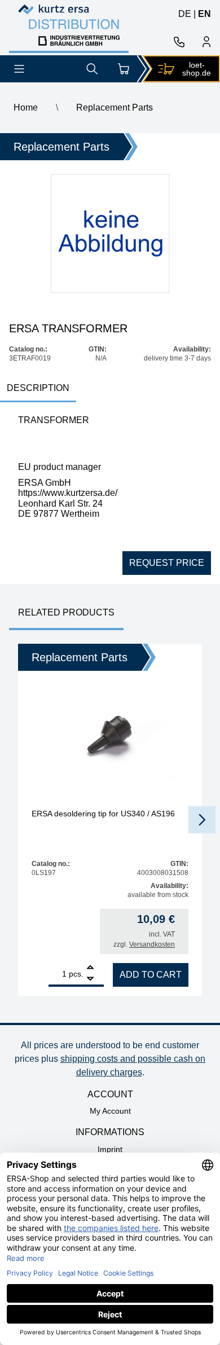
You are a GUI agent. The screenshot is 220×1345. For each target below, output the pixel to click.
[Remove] (90, 979)
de (184, 14)
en (204, 14)
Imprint (110, 1149)
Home (26, 107)
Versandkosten (152, 944)
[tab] (38, 389)
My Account (110, 1110)
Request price (166, 563)
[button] (201, 819)
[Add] (90, 968)
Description (38, 388)
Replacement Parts (114, 107)
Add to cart (151, 974)
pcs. (76, 974)
